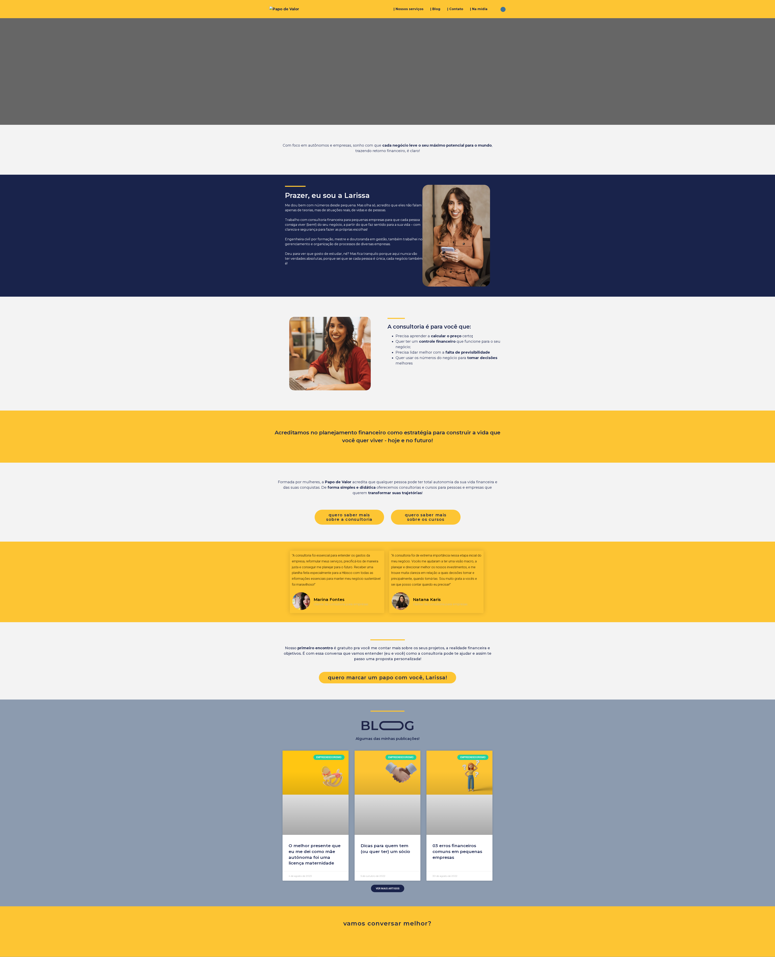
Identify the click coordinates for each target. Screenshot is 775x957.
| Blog (435, 9)
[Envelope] (395, 939)
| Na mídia (478, 9)
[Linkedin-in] (410, 939)
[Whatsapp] (364, 939)
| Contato (455, 9)
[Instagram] (379, 939)
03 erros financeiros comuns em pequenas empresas (457, 851)
